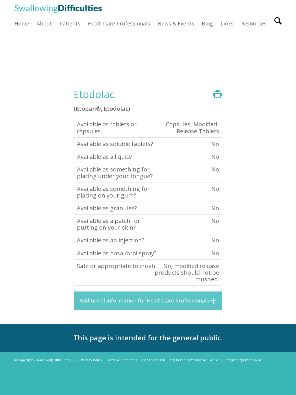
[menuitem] (23, 23)
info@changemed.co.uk (243, 360)
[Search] (276, 23)
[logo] (58, 8)
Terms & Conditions (121, 360)
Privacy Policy (91, 360)
